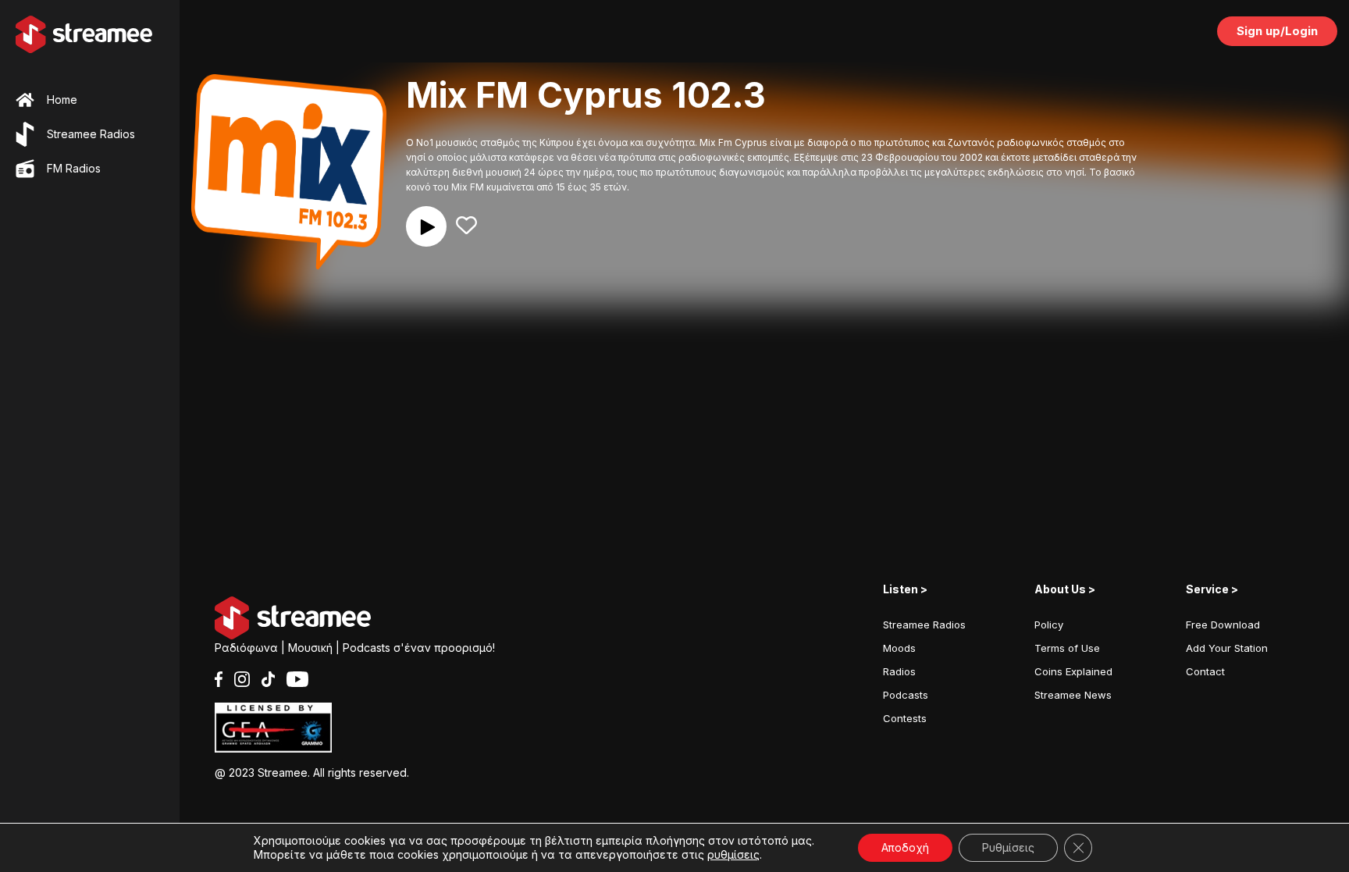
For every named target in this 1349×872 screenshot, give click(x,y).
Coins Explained (1073, 671)
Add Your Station (1227, 648)
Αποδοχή (905, 847)
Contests (905, 718)
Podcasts (905, 695)
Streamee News (1073, 695)
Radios (899, 671)
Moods (899, 648)
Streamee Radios (924, 624)
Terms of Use (1067, 648)
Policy (1048, 624)
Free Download (1223, 624)
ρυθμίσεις (733, 854)
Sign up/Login (1277, 30)
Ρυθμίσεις (1008, 847)
